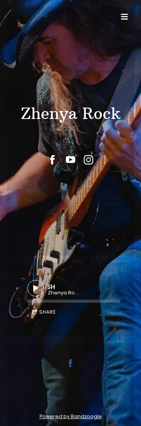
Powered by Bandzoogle (71, 416)
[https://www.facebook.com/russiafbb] (70, 364)
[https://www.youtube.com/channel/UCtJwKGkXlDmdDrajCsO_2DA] (70, 160)
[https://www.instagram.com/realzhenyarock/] (88, 160)
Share (47, 312)
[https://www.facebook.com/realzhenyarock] (52, 160)
